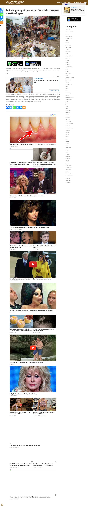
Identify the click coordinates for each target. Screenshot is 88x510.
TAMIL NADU (68, 165)
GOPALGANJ (68, 93)
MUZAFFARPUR (77, 2)
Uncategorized (69, 174)
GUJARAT (68, 95)
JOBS (67, 106)
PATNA (67, 136)
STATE (67, 163)
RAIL (67, 145)
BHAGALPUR (68, 51)
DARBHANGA (69, 73)
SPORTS (67, 160)
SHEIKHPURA (68, 158)
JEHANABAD (68, 104)
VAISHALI (68, 178)
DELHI (67, 75)
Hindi (30, 58)
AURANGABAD (69, 36)
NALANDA (68, 130)
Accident (68, 29)
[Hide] (0, 25)
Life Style (68, 119)
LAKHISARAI (68, 117)
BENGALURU (68, 47)
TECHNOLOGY (69, 167)
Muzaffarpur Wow (15, 2)
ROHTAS (67, 152)
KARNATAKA (68, 110)
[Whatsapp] (14, 107)
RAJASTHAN (68, 147)
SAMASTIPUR (69, 156)
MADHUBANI (68, 121)
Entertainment (69, 84)
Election (67, 82)
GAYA (67, 91)
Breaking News (61, 2)
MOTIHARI (68, 125)
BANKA (67, 42)
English (25, 58)
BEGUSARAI (68, 45)
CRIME (67, 71)
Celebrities (68, 62)
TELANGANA (68, 169)
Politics (67, 141)
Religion (67, 150)
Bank (67, 40)
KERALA (67, 115)
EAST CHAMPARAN (70, 77)
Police (67, 139)
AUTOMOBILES (69, 38)
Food (67, 86)
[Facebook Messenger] (20, 107)
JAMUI (67, 101)
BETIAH (67, 49)
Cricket (67, 69)
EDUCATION (68, 80)
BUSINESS (68, 58)
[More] (24, 107)
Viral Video (68, 180)
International (69, 99)
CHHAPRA (68, 64)
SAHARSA (68, 154)
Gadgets (67, 88)
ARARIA (67, 34)
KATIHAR (68, 112)
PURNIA (67, 143)
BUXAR (67, 60)
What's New (68, 182)
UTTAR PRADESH (69, 176)
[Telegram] (17, 107)
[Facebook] (7, 107)
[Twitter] (10, 107)
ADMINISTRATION (70, 32)
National (68, 132)
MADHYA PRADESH (70, 123)
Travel (67, 171)
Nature (67, 134)
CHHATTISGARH (69, 66)
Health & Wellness (70, 97)
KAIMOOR (68, 108)
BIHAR (69, 2)
